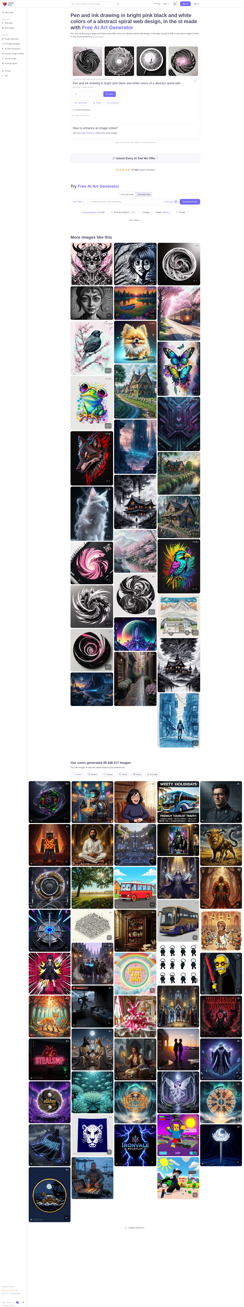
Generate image (127, 194)
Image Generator (12, 39)
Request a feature (8, 1305)
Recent (94, 774)
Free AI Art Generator (107, 27)
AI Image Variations (12, 44)
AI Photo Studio (11, 63)
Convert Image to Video (14, 54)
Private (182, 212)
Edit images (9, 28)
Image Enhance (87, 133)
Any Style (76, 87)
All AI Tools (9, 12)
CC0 (88, 116)
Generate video (144, 194)
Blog (3, 1302)
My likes (78, 774)
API (6, 76)
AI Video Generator (12, 49)
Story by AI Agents (121, 212)
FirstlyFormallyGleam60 (103, 79)
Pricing (157, 4)
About (9, 1302)
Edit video (9, 23)
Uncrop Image (10, 58)
